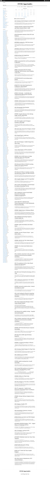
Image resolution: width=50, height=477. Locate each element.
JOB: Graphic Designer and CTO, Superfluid (24, 179)
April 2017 (4, 145)
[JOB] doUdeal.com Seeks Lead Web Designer (25, 417)
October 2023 (5, 67)
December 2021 (5, 91)
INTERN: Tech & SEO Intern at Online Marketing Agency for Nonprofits (23, 157)
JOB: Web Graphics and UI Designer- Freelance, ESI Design (23, 121)
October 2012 (5, 204)
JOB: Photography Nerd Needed (22, 107)
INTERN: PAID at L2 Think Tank (22, 376)
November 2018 (5, 124)
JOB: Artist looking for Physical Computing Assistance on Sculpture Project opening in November (24, 295)
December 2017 (5, 136)
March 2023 (4, 74)
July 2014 (4, 181)
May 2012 (4, 210)
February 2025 (5, 50)
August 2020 (4, 101)
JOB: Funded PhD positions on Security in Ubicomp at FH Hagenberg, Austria (24, 369)
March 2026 (4, 36)
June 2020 (4, 103)
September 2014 (5, 179)
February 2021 (5, 94)
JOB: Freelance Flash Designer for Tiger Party (25, 349)
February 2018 (5, 134)
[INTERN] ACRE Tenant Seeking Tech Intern (25, 49)
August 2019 (4, 114)
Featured (4, 13)
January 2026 (4, 38)
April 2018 (4, 132)
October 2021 (5, 93)
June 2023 (4, 71)
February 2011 (5, 226)
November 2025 (5, 40)
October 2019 (5, 112)
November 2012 (5, 203)
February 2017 (5, 147)
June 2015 (4, 169)
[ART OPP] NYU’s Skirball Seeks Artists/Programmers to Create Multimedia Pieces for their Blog (24, 203)
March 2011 (4, 225)
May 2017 (4, 144)
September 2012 (5, 205)
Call (19, 6)
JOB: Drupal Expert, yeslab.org (21, 135)
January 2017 (4, 148)
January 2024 (4, 63)
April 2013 (4, 198)
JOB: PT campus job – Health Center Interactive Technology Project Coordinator (24, 389)
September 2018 (5, 126)
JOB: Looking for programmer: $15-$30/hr (24, 279)
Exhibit (4, 12)
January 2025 (4, 51)
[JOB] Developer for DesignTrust (22, 55)
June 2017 (4, 143)
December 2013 (5, 189)
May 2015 (4, 170)
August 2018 (4, 127)
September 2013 (5, 192)
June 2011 (4, 222)
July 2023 (4, 70)
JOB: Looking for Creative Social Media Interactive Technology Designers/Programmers (23, 194)
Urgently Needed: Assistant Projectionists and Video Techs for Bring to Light (24, 27)
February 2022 (5, 89)
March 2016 (4, 159)
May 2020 (4, 104)
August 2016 (4, 154)
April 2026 (4, 35)
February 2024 (5, 62)
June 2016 (4, 156)
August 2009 (4, 243)
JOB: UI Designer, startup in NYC (22, 430)
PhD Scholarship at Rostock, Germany (23, 410)
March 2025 (4, 49)
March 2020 (4, 106)
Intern (22, 6)
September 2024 (5, 56)
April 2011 (4, 224)
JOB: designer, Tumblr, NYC (21, 404)
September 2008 (5, 255)
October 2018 (5, 125)
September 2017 (5, 139)
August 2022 (4, 82)
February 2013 (5, 200)
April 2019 (4, 118)
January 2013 (4, 201)
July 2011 (4, 221)
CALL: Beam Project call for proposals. (23, 149)
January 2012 (4, 214)
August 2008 (4, 256)
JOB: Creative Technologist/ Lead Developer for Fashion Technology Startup (24, 185)
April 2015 (4, 171)
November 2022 (5, 79)
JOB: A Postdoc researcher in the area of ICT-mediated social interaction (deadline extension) (25, 255)
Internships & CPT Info (30, 6)
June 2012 (4, 209)
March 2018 (4, 133)
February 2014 (5, 187)
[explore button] (44, 0)
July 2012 (4, 208)
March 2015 (4, 172)
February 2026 (5, 37)
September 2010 (5, 232)
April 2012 (4, 211)
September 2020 (5, 100)
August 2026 (4, 30)
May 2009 (4, 246)
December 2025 (5, 39)
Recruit (4, 19)
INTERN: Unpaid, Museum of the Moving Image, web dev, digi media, (24, 114)
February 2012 (5, 213)
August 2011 (4, 220)
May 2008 (4, 259)
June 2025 (4, 46)
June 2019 (4, 116)
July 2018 (4, 128)
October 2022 (5, 80)
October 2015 (5, 165)
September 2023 (5, 68)
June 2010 (4, 235)
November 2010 (5, 230)
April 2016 (4, 158)
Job (3, 15)
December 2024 (5, 52)
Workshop (4, 27)
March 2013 (4, 199)
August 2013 (4, 193)
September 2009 (5, 242)
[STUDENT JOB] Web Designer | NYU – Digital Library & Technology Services (25, 424)
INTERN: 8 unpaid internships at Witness (24, 342)
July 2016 (4, 155)
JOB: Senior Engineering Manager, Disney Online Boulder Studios (24, 302)
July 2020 (4, 102)
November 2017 (5, 137)
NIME (3, 17)
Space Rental (4, 23)
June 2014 (4, 182)
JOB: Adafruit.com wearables (21, 354)
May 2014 (4, 183)
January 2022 (4, 90)
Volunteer (4, 26)
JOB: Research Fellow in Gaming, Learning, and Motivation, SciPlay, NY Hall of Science (24, 172)
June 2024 (4, 58)
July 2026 (4, 31)
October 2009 (5, 241)
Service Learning (5, 22)
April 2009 (4, 247)
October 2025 (5, 41)
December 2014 (5, 176)
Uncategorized (5, 25)
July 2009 (4, 244)
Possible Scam (5, 18)
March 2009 (4, 248)
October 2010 (5, 231)
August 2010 (4, 233)
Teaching (4, 24)
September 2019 (5, 113)
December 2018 (5, 123)
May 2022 (4, 85)
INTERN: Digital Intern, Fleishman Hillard (24, 210)
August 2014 (4, 180)
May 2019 (4, 117)
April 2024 (4, 60)
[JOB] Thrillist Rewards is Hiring (22, 445)
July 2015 (4, 168)
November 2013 (5, 190)
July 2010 (4, 234)
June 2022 (4, 84)
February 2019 (5, 121)
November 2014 (5, 177)
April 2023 (4, 73)
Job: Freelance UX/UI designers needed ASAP (25, 21)
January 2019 (4, 122)
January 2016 (4, 161)
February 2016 (5, 160)
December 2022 (5, 78)
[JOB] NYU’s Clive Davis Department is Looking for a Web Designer (23, 85)
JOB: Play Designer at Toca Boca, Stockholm (24, 381)
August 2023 (4, 69)
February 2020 (5, 107)
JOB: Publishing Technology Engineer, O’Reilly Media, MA (23, 217)
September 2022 (5, 81)
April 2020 (4, 105)
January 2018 (4, 135)
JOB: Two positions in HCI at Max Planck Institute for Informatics (24, 263)
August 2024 (4, 57)
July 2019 (4, 115)
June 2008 (4, 258)
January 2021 (4, 95)
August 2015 (4, 167)
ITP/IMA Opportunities (25, 4)
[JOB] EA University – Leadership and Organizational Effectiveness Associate (23, 93)
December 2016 (5, 149)
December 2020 (5, 96)
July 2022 (4, 83)
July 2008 (4, 257)
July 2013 (4, 194)
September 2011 (5, 219)
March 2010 (4, 236)
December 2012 (5, 202)
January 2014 (4, 188)
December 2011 (5, 215)
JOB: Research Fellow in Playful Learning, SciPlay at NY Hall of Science (24, 164)
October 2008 (5, 254)
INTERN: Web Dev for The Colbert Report (24, 240)
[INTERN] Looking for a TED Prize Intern (24, 42)
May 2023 (4, 72)
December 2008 (5, 252)
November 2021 (5, 92)
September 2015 (5, 166)
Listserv (4, 16)
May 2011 (4, 223)
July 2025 (4, 45)
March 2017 (4, 146)
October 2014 (5, 178)
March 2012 (4, 212)
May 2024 (4, 59)
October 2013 (5, 191)
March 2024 (4, 61)
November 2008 (5, 253)
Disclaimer (24, 6)
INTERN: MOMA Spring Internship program (24, 101)
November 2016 (5, 150)
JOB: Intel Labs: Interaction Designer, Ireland (25, 129)
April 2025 (4, 48)
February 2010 (5, 237)
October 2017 (5, 138)
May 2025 (4, 47)
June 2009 (4, 245)
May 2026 (4, 34)
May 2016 (4, 157)
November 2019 (5, 111)
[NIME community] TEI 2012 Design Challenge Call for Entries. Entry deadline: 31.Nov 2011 (24, 71)
